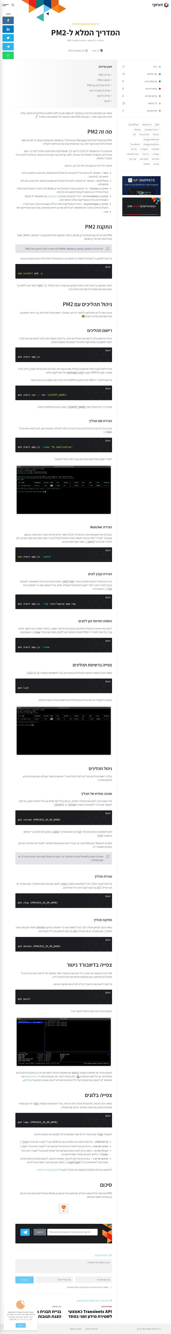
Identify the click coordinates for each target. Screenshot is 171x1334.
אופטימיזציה (106, 1306)
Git (134, 134)
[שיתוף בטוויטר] (8, 38)
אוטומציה (155, 149)
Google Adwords (151, 139)
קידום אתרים (151, 96)
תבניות (156, 164)
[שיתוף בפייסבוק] (8, 20)
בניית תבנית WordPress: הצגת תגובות (38, 1314)
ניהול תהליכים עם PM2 (98, 85)
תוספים (147, 164)
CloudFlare (133, 124)
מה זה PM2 (104, 74)
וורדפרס (145, 154)
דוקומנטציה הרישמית (47, 1169)
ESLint (156, 134)
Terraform (135, 144)
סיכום (107, 101)
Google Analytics (151, 144)
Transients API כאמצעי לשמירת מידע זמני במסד (90, 1314)
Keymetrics (31, 1076)
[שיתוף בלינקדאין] (8, 29)
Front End (144, 134)
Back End (147, 124)
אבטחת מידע (151, 81)
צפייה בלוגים (103, 95)
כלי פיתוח (152, 103)
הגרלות (134, 149)
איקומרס (144, 149)
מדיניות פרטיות (91, 1328)
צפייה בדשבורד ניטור (99, 90)
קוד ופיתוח (56, 1306)
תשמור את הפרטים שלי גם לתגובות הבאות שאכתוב (87, 1287)
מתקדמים (144, 159)
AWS (157, 124)
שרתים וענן (152, 110)
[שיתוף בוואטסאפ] (8, 55)
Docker (52, 196)
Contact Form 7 (152, 129)
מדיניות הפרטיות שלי (24, 1319)
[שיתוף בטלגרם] (8, 46)
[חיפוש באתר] (13, 5)
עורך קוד (132, 159)
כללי (155, 66)
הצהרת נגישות (75, 1328)
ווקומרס (156, 154)
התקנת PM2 (103, 80)
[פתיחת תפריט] (6, 5)
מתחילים (155, 159)
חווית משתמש (133, 154)
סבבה (21, 1325)
